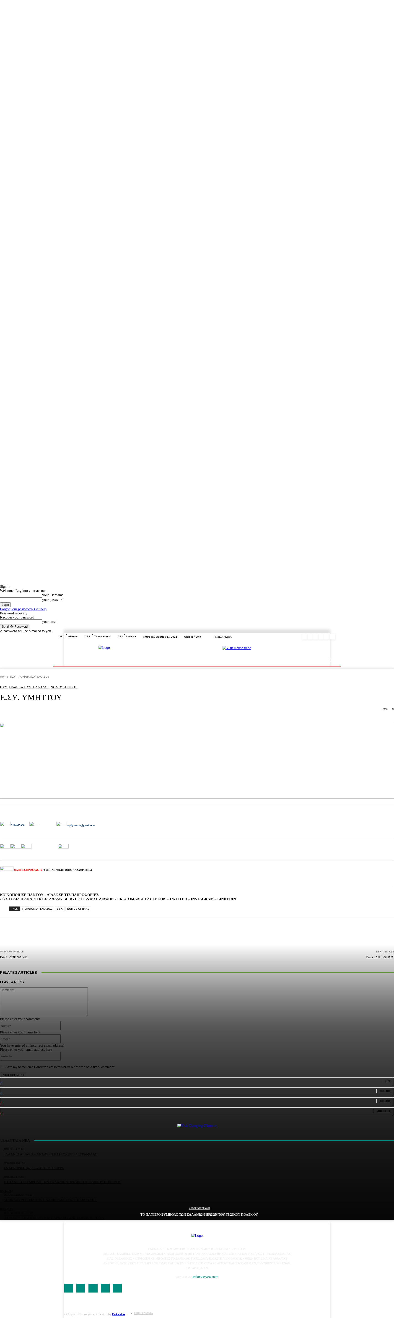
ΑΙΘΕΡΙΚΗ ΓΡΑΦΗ (199, 1208)
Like (388, 1081)
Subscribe (383, 1111)
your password (52, 600)
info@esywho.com (205, 1276)
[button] (329, 660)
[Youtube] (332, 636)
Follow (385, 1091)
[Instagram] (310, 636)
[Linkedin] (316, 636)
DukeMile (118, 1314)
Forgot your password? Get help (23, 609)
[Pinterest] (321, 636)
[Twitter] (327, 636)
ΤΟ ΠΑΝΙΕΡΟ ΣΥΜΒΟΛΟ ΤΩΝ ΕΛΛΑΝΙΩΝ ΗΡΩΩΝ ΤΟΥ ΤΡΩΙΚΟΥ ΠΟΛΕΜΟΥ (199, 1214)
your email (49, 622)
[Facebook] (305, 636)
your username (52, 595)
